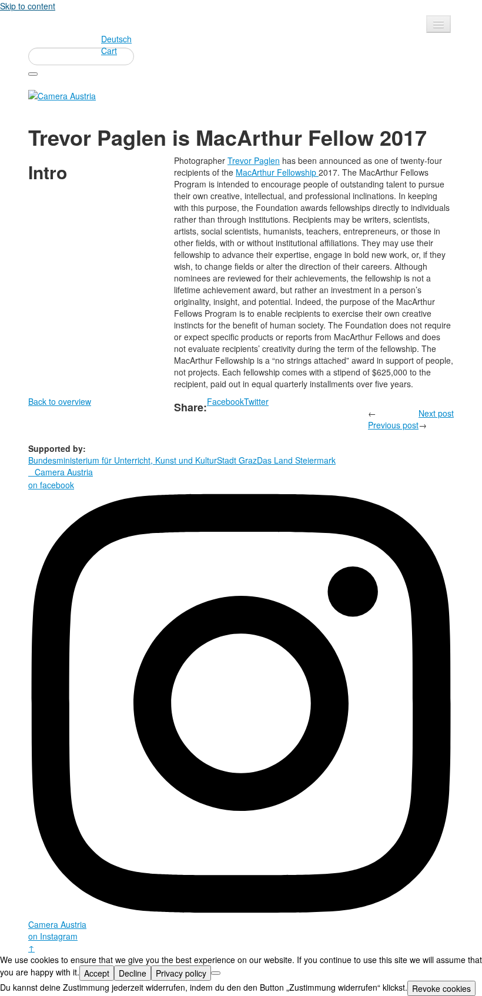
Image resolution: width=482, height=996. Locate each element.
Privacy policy (181, 973)
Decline (132, 973)
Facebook (225, 401)
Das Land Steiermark (296, 460)
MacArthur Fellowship (277, 172)
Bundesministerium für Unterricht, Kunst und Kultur (122, 460)
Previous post (393, 425)
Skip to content (27, 6)
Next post (436, 413)
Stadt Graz (237, 460)
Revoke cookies (441, 988)
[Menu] (438, 24)
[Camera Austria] (62, 94)
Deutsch (116, 39)
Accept (96, 973)
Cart (109, 50)
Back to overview (59, 401)
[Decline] (215, 973)
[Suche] (33, 74)
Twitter (256, 401)
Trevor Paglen (253, 160)
